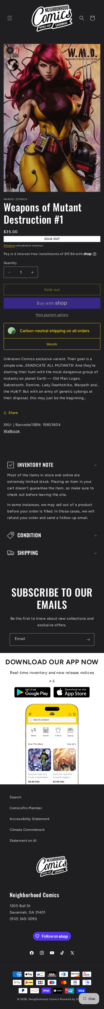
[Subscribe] (88, 639)
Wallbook (12, 431)
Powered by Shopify (73, 999)
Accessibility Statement (30, 819)
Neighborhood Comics (44, 999)
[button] (9, 18)
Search (16, 797)
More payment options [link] (52, 314)
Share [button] (13, 413)
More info (52, 344)
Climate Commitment (27, 830)
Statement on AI (23, 841)
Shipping (9, 245)
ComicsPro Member (26, 808)
